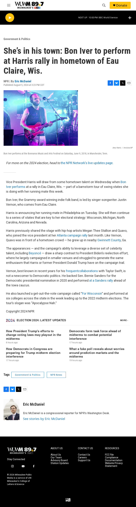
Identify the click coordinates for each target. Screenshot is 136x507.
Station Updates (60, 463)
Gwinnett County (109, 240)
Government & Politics (17, 39)
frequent (72, 271)
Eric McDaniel (23, 81)
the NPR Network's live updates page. (87, 163)
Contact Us (84, 454)
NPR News (56, 374)
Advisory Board (59, 460)
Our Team (56, 457)
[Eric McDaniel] (11, 409)
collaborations (88, 271)
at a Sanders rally (101, 280)
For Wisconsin (92, 293)
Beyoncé (35, 253)
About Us (56, 454)
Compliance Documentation (113, 459)
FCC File (109, 454)
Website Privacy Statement (114, 464)
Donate (121, 5)
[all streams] (131, 18)
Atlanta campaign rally (72, 235)
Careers (82, 457)
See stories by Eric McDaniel (44, 419)
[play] (10, 18)
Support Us (84, 460)
